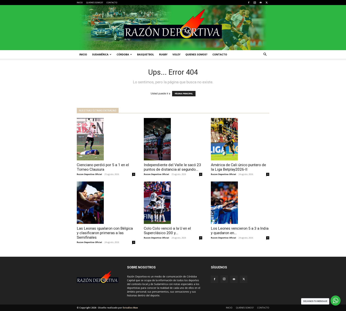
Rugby (163, 54)
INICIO (80, 2)
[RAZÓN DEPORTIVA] (173, 27)
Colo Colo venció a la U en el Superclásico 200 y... (167, 230)
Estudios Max (130, 307)
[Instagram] (254, 2)
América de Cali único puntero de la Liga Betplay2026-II (238, 167)
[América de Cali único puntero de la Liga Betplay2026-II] (240, 139)
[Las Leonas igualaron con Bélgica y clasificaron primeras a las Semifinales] (106, 202)
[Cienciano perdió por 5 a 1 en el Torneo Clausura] (106, 139)
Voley (176, 54)
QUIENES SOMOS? (94, 2)
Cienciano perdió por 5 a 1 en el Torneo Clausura (103, 167)
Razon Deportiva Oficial (89, 174)
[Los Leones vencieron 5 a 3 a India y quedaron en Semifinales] (240, 202)
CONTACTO (111, 2)
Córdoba (123, 54)
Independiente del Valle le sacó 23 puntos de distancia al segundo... (172, 167)
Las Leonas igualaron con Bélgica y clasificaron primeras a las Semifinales (105, 233)
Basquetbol (145, 54)
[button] (265, 54)
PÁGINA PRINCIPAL (184, 93)
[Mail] (260, 2)
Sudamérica (100, 54)
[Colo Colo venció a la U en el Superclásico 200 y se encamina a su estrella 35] (173, 202)
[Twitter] (266, 2)
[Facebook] (248, 2)
